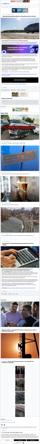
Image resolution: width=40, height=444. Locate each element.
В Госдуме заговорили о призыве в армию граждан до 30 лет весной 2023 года (21, 287)
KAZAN (6, 3)
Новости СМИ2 (3, 106)
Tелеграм (20, 83)
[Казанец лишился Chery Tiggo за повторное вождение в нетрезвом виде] (20, 127)
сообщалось (6, 71)
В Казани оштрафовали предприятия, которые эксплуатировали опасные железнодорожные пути (18, 235)
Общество (10, 14)
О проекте (3, 430)
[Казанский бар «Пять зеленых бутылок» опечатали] (20, 189)
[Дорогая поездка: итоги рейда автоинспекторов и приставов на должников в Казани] (20, 158)
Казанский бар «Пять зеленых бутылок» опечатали (10, 204)
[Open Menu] (1, 3)
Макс (17, 83)
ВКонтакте (24, 83)
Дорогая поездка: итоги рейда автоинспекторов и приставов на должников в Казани (15, 173)
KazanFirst (4, 87)
